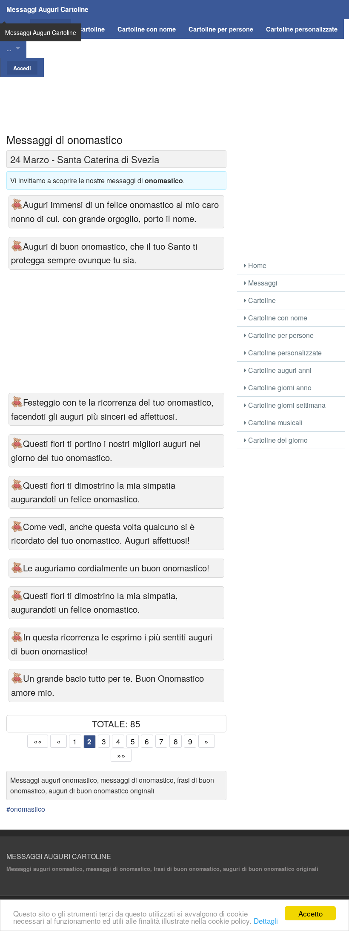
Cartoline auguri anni (279, 370)
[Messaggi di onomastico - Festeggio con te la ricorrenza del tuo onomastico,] (17, 402)
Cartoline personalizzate (284, 352)
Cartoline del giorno (277, 440)
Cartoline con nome (276, 318)
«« (37, 741)
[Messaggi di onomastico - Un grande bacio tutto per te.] (17, 678)
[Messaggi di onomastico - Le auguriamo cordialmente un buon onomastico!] (17, 568)
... (8, 48)
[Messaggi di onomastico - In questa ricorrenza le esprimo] (17, 637)
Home (256, 265)
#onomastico (25, 809)
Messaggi (261, 283)
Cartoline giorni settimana (286, 405)
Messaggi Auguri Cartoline (47, 9)
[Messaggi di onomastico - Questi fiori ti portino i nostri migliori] (17, 443)
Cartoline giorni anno (279, 387)
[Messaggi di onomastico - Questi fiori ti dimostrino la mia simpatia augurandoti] (17, 485)
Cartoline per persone (280, 335)
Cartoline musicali (274, 422)
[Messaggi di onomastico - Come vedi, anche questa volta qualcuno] (17, 526)
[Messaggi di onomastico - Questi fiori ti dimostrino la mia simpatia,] (17, 595)
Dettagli (266, 920)
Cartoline (261, 300)
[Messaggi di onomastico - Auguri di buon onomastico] (17, 246)
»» (121, 755)
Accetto (310, 913)
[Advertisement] (174, 96)
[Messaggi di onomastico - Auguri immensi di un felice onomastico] (17, 204)
